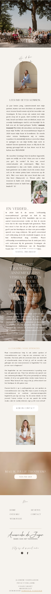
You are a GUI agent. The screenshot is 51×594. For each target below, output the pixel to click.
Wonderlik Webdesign (31, 591)
